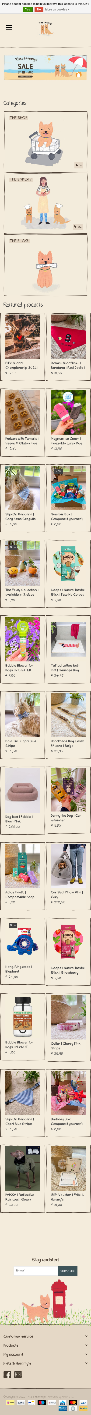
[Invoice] (72, 1408)
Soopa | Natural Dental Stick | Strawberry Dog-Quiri (67, 971)
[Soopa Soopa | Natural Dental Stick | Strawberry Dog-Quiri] (68, 941)
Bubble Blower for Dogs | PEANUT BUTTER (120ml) (19, 1045)
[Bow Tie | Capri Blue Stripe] (22, 715)
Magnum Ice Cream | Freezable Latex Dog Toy (66, 441)
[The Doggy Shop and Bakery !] (54, 28)
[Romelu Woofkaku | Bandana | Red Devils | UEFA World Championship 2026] (68, 337)
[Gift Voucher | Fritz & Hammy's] (68, 1168)
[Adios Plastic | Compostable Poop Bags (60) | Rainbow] (22, 866)
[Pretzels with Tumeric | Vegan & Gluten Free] (22, 412)
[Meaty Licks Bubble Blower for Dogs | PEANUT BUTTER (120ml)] (22, 1016)
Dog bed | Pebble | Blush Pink (19, 819)
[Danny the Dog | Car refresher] (68, 789)
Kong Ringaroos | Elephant (18, 970)
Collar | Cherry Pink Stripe (65, 1046)
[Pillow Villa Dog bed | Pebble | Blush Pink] (22, 790)
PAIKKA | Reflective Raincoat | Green (19, 1198)
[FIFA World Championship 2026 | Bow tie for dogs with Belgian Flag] (22, 337)
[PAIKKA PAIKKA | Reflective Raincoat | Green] (22, 1168)
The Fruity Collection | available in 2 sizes (21, 593)
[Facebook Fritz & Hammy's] (7, 1374)
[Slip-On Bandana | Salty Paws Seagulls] (22, 488)
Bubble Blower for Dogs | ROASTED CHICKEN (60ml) (19, 668)
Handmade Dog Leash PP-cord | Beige (67, 744)
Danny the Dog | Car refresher (66, 818)
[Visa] (83, 1402)
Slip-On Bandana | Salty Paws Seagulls (20, 517)
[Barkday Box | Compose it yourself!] (68, 1093)
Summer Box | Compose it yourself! (67, 517)
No (39, 9)
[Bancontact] (31, 1402)
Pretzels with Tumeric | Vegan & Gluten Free (21, 441)
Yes (27, 9)
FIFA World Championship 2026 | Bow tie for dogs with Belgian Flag (21, 366)
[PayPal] (83, 1408)
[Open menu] (9, 27)
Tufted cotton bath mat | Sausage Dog (65, 668)
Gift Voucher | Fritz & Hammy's (67, 1198)
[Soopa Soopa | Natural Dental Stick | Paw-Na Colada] (68, 563)
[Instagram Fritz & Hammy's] (18, 1374)
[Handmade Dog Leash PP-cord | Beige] (68, 715)
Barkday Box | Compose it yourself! (67, 1122)
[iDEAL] (10, 1402)
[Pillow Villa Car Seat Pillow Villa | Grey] (68, 866)
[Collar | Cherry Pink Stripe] (68, 1017)
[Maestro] (41, 1402)
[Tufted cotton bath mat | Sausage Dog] (68, 639)
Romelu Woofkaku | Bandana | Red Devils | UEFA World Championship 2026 (68, 366)
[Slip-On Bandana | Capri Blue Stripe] (22, 1093)
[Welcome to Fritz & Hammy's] (46, 67)
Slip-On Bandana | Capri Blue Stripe (19, 1122)
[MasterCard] (72, 1402)
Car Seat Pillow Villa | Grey (67, 895)
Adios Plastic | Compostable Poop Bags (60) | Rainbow (21, 895)
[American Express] (62, 1408)
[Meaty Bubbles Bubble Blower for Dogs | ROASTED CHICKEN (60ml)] (22, 639)
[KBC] (62, 1402)
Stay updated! (45, 1260)
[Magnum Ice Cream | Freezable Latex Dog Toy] (68, 412)
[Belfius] (51, 1402)
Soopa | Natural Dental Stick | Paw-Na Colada (67, 593)
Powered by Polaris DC (61, 1396)
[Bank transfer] (20, 1402)
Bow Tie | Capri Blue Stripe (20, 744)
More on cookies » (57, 9)
